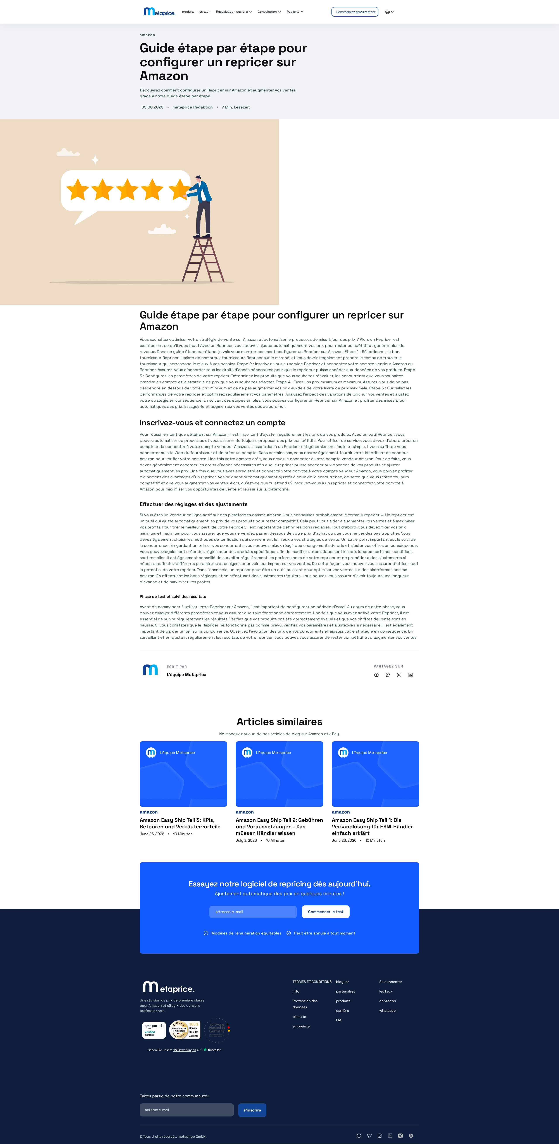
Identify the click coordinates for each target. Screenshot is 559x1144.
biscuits (299, 1016)
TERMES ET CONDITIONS (312, 981)
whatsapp (387, 1010)
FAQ (339, 1020)
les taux (385, 991)
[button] (233, 11)
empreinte (301, 1026)
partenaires (345, 991)
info (296, 991)
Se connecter (390, 981)
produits (343, 1001)
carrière (342, 1010)
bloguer (342, 981)
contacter (387, 1001)
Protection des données (305, 1004)
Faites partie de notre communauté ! (174, 1095)
